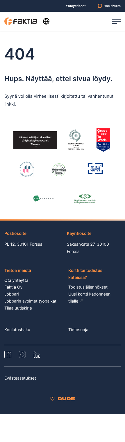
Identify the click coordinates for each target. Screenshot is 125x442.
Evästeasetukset (20, 378)
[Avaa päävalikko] (116, 21)
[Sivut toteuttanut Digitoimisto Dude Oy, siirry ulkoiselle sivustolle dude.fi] (62, 398)
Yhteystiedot (76, 6)
